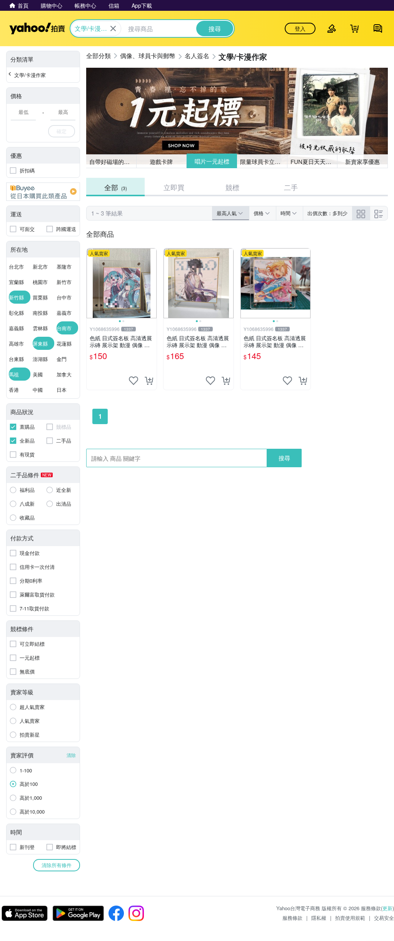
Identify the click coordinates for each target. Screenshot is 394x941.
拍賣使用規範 (350, 917)
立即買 (174, 187)
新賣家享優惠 (362, 161)
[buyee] (43, 191)
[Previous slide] (92, 283)
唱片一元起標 (212, 161)
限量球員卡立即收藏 (263, 161)
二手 (291, 187)
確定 (62, 131)
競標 (232, 187)
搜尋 (284, 458)
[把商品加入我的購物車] (149, 380)
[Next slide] (152, 283)
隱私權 (318, 917)
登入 (300, 28)
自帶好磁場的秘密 (112, 161)
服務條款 (292, 917)
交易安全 (384, 917)
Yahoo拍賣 (37, 28)
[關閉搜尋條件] (113, 28)
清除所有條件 (57, 865)
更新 (387, 908)
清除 (71, 755)
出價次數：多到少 (327, 213)
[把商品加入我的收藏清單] (133, 380)
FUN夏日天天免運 (313, 161)
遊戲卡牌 (161, 161)
